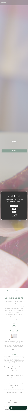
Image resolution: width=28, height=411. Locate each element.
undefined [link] (14, 216)
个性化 (14, 211)
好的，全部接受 (14, 205)
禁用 (14, 208)
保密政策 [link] (15, 214)
